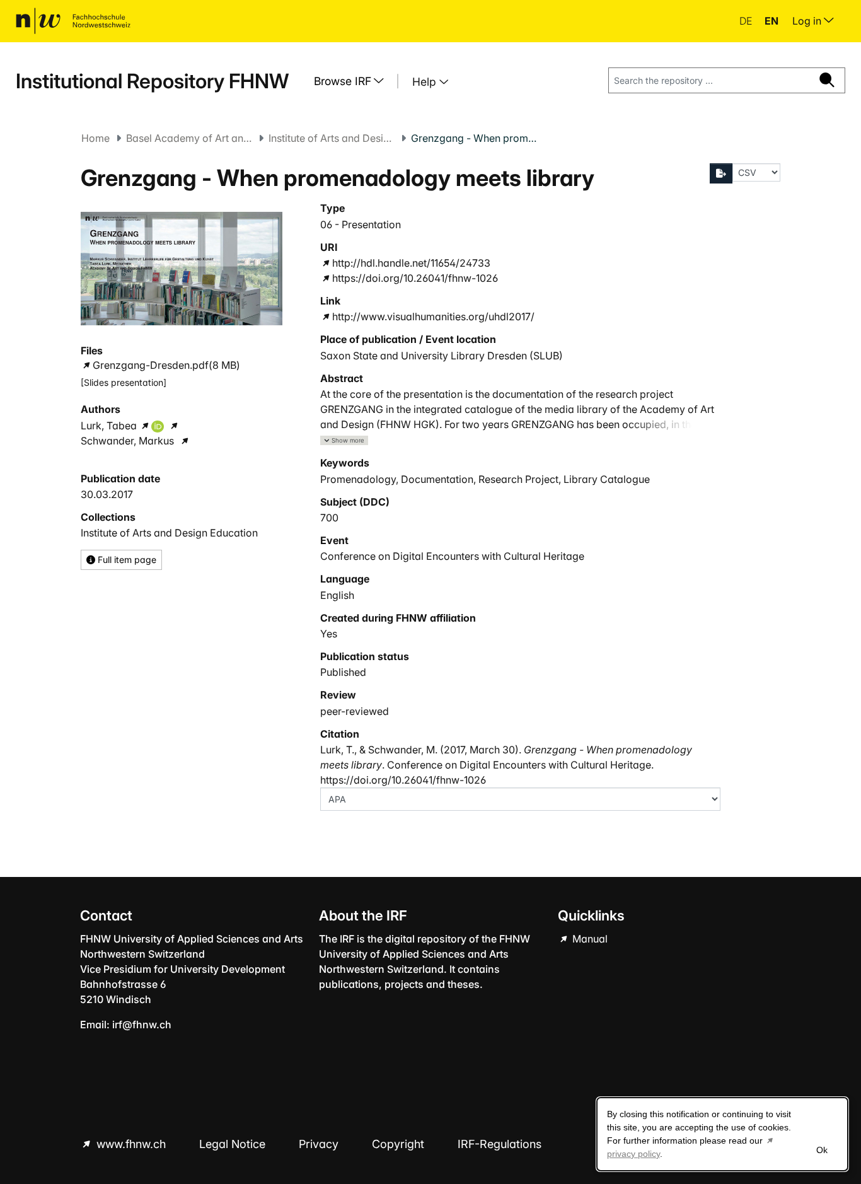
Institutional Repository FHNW (152, 81)
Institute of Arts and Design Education (332, 138)
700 (329, 517)
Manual (589, 938)
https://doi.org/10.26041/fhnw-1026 (415, 278)
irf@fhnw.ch (141, 1024)
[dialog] (722, 1134)
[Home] (73, 21)
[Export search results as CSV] (721, 173)
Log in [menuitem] (808, 21)
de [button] (746, 21)
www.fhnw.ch (131, 1144)
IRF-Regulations (499, 1144)
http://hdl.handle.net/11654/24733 (411, 263)
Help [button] (425, 81)
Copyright (399, 1144)
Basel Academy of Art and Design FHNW (189, 138)
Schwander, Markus (127, 440)
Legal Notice (234, 1144)
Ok (822, 1150)
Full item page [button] (125, 559)
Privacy (320, 1144)
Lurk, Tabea (109, 425)
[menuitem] (353, 81)
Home (95, 138)
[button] (344, 440)
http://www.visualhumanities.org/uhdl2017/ (433, 316)
